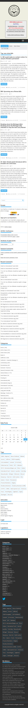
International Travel (5, 385)
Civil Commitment (4, 462)
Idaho (9, 194)
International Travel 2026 (12, 266)
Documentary (4, 365)
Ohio (22, 477)
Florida (11, 465)
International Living (5, 383)
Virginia (20, 491)
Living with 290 (4, 390)
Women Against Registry (7, 515)
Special (2, 408)
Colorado (12, 462)
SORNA (7, 488)
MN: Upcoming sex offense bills (11, 91)
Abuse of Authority (15, 456)
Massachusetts (4, 474)
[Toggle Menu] (23, 40)
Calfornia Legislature (6, 531)
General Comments (5, 370)
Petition (3, 403)
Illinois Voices (4, 505)
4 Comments (23, 120)
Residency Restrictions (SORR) (18, 485)
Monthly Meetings (12, 26)
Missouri (22, 474)
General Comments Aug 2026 (17, 304)
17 (2, 439)
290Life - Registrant (5, 456)
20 (14, 439)
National (3, 87)
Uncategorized (4, 415)
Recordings (21, 26)
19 (10, 439)
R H (10, 61)
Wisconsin (10, 494)
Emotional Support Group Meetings (16, 29)
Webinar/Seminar (5, 418)
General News (4, 373)
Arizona (2, 459)
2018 (14, 236)
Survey (2, 410)
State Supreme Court (15, 488)
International (4, 380)
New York (9, 477)
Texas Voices (4, 514)
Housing (3, 378)
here (7, 211)
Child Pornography (16, 459)
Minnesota (10, 120)
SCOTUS (3, 488)
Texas (2, 491)
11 (6, 437)
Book (2, 355)
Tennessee (23, 488)
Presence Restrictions (6, 482)
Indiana (23, 468)
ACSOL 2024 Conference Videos (15, 35)
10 (2, 437)
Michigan (9, 158)
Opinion (3, 480)
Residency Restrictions (6, 485)
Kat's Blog (23, 471)
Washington (3, 494)
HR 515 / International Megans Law (8, 468)
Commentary (4, 362)
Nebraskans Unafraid (6, 510)
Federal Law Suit (4, 465)
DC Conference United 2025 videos (16, 31)
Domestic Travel (5, 367)
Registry (14, 482)
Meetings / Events (5, 393)
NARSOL (3, 507)
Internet (13, 471)
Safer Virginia (4, 512)
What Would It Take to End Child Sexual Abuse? (15, 313)
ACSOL (2, 347)
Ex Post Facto (18, 462)
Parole (7, 480)
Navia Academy (4, 508)
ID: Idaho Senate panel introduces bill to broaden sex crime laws (13, 162)
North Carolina (16, 477)
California (3, 357)
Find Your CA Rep (5, 533)
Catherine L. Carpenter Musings (8, 360)
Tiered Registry (8, 491)
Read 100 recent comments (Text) (9, 257)
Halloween (19, 465)
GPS (15, 465)
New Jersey (3, 477)
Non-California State (5, 398)
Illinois (9, 87)
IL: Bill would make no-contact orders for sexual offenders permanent (14, 58)
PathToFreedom (5, 400)
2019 (17, 236)
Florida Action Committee (7, 503)
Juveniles (18, 471)
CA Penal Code (4, 523)
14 (17, 437)
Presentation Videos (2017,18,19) (9, 235)
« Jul (2, 448)
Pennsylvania (13, 480)
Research (3, 405)
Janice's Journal (4, 388)
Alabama (22, 456)
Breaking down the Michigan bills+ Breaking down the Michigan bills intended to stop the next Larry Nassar (13, 125)
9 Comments (23, 158)
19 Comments (22, 194)
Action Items (4, 352)
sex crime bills (14, 87)
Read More (4, 84)
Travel (2, 413)
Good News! (4, 375)
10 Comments (22, 87)
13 (14, 437)
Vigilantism (15, 491)
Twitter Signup (7, 226)
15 (21, 437)
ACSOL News (4, 350)
